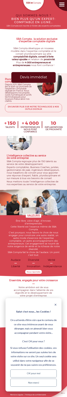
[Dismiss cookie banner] (55, 305)
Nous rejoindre (33, 272)
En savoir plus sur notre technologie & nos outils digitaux (33, 107)
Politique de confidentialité (35, 395)
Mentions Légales (16, 395)
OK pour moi (33, 373)
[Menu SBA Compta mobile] (59, 2)
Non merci (33, 382)
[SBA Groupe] (63, 393)
